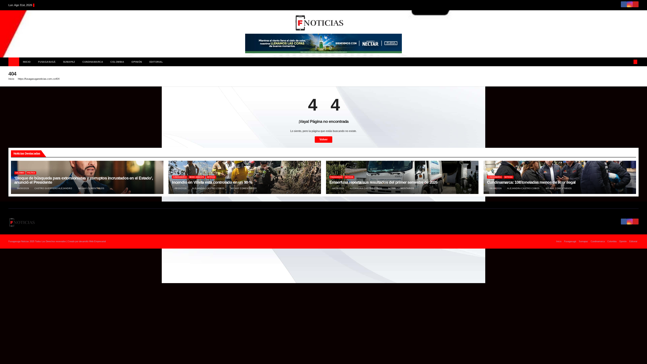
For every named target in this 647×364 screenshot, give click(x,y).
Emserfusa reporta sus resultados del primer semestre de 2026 (383, 182)
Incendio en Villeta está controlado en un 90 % (212, 182)
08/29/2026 (181, 188)
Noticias (211, 177)
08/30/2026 (23, 188)
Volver (323, 139)
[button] (630, 61)
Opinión (136, 61)
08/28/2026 (338, 188)
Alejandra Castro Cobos (208, 188)
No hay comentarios (91, 188)
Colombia (117, 61)
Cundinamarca (92, 61)
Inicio (27, 61)
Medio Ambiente (196, 177)
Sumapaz (69, 61)
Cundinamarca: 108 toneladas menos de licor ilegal (531, 182)
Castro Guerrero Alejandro (54, 188)
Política (31, 173)
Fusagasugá (47, 61)
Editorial (156, 61)
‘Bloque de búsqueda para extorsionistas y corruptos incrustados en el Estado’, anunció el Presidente (83, 180)
